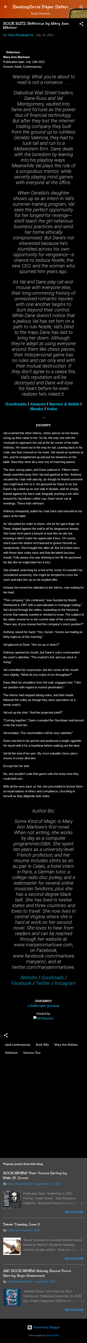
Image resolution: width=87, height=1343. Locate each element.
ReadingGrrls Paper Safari (40, 7)
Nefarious (11, 1052)
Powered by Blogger (46, 1327)
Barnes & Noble (64, 404)
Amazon (38, 404)
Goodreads (16, 404)
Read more (74, 1212)
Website (28, 977)
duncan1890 (53, 1335)
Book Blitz (42, 1044)
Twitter (43, 983)
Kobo (52, 409)
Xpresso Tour (32, 1052)
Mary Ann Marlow (66, 1044)
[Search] (81, 8)
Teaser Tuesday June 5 (21, 1224)
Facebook (21, 983)
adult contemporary (18, 1044)
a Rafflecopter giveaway (43, 1005)
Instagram (65, 983)
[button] (81, 24)
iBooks (36, 409)
